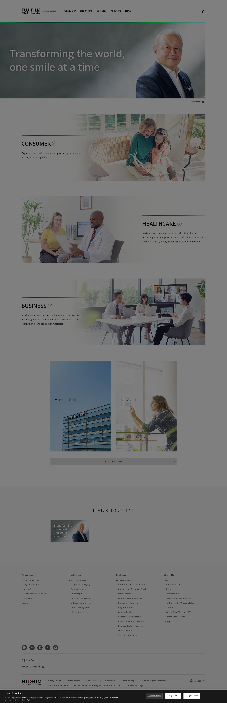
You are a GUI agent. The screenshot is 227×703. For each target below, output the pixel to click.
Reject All (173, 696)
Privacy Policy (25, 700)
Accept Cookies (191, 696)
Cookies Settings (154, 696)
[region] (113, 696)
